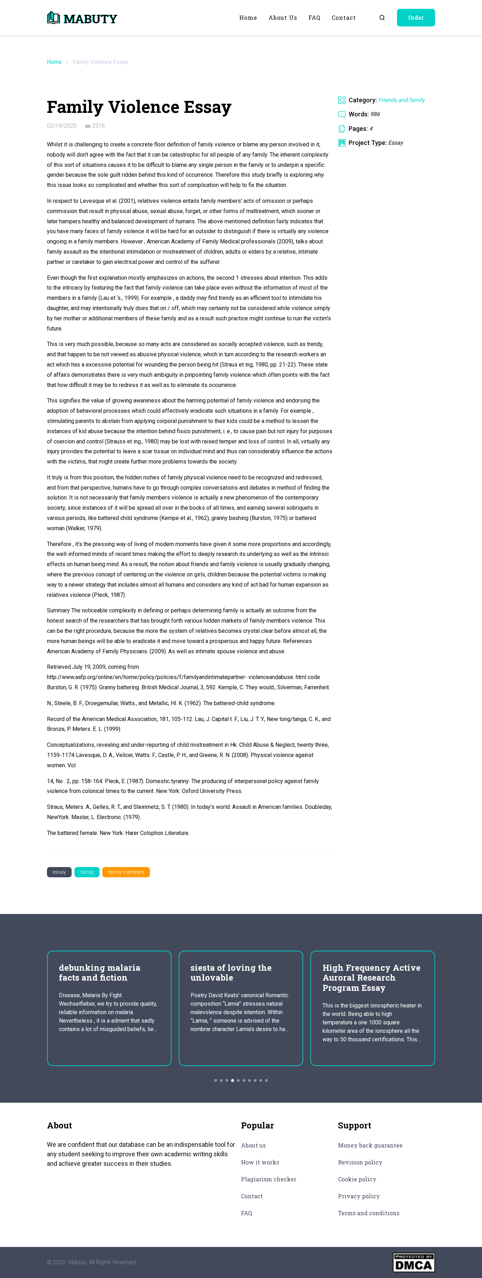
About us (283, 17)
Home (248, 17)
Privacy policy (359, 1196)
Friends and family (401, 100)
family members (126, 872)
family (87, 872)
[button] (215, 1080)
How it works (260, 1162)
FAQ (314, 17)
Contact (344, 17)
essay (59, 872)
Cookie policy (357, 1179)
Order (416, 17)
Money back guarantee (370, 1145)
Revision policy (360, 1162)
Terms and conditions (368, 1213)
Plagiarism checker (268, 1179)
